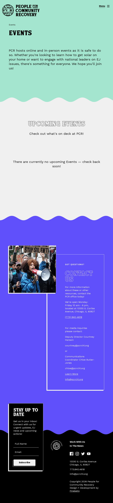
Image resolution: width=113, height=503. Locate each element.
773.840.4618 (77, 469)
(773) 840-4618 (73, 317)
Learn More (71, 374)
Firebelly (75, 491)
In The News (77, 446)
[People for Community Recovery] (21, 10)
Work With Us (77, 442)
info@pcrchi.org (74, 379)
